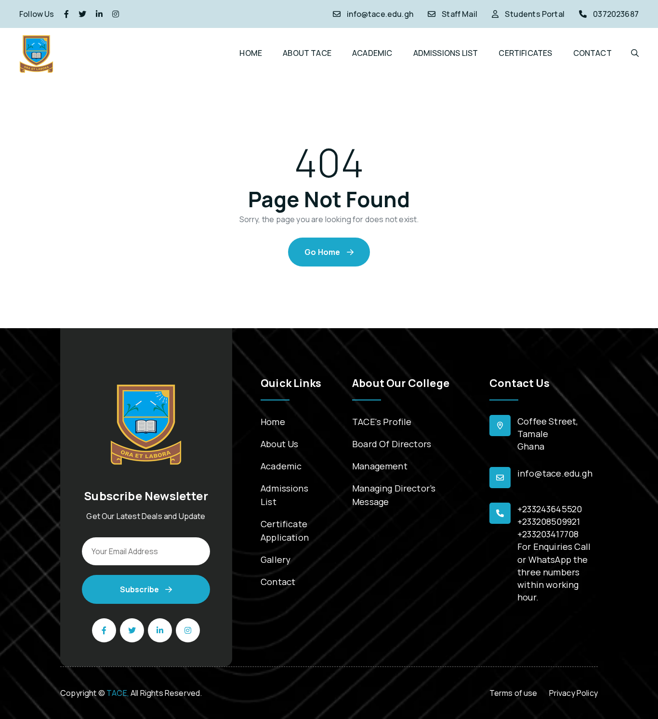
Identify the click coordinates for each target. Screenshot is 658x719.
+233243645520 (549, 509)
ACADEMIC (372, 53)
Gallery (275, 559)
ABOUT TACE (307, 53)
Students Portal (535, 14)
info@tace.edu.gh (380, 14)
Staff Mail (459, 14)
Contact (278, 581)
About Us (279, 444)
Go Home (323, 252)
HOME (250, 53)
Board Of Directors (391, 444)
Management (380, 466)
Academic (281, 466)
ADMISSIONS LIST (445, 53)
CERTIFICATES (525, 53)
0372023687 (616, 14)
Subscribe (140, 589)
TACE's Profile (381, 421)
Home (273, 421)
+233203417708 (548, 534)
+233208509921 (548, 521)
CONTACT (592, 53)
